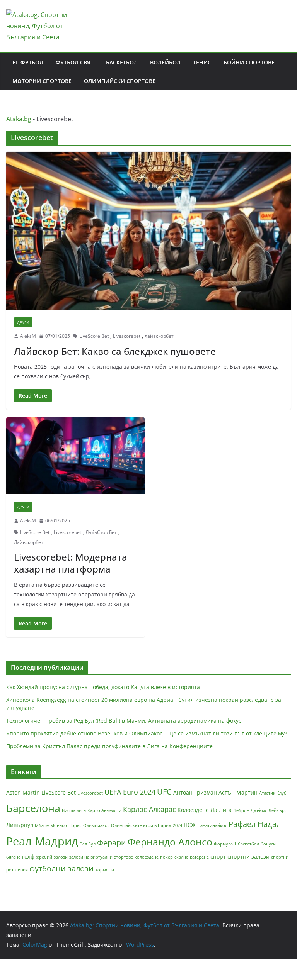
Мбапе (42, 825)
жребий (44, 857)
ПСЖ (190, 825)
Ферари (111, 842)
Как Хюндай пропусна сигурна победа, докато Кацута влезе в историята (103, 687)
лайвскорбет (159, 336)
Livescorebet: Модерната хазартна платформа (70, 563)
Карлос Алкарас (149, 809)
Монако (58, 825)
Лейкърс (277, 810)
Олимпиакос (96, 825)
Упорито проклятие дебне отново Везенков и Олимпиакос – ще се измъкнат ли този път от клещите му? (146, 733)
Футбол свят (75, 62)
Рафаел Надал (255, 824)
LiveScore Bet (94, 336)
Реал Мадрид (42, 841)
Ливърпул (19, 825)
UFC (164, 791)
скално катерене (191, 857)
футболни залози (61, 868)
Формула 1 (225, 844)
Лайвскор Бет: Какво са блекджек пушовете (115, 351)
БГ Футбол (27, 62)
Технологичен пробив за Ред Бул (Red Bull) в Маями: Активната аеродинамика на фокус (123, 720)
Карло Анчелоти (104, 810)
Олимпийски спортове (119, 81)
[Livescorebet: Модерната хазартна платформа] (75, 455)
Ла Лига (221, 809)
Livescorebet (126, 336)
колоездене (147, 857)
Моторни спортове (42, 81)
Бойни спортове (249, 62)
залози (61, 857)
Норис (75, 825)
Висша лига (74, 810)
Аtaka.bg (18, 119)
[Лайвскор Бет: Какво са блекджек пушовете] (148, 231)
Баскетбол (122, 62)
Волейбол (165, 62)
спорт (218, 856)
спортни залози (248, 856)
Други (23, 322)
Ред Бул (88, 844)
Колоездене (193, 809)
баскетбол (248, 844)
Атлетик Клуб (273, 793)
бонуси (268, 844)
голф (28, 856)
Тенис (202, 62)
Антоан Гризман (195, 792)
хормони (104, 870)
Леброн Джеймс (250, 810)
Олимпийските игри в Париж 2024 (146, 825)
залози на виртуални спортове (101, 857)
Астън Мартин (238, 792)
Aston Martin (23, 792)
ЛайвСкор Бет (101, 532)
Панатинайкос (212, 825)
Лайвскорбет (28, 542)
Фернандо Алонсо (170, 841)
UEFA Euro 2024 (129, 791)
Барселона (33, 808)
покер (166, 857)
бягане (13, 857)
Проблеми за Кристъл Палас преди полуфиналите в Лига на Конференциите (109, 746)
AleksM (28, 336)
